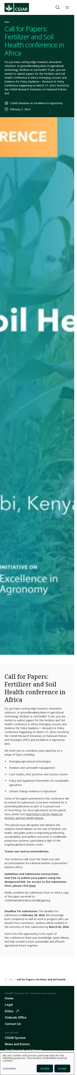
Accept (62, 1068)
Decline (44, 1068)
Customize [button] (9, 1068)
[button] (58, 7)
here (32, 885)
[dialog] (37, 1063)
